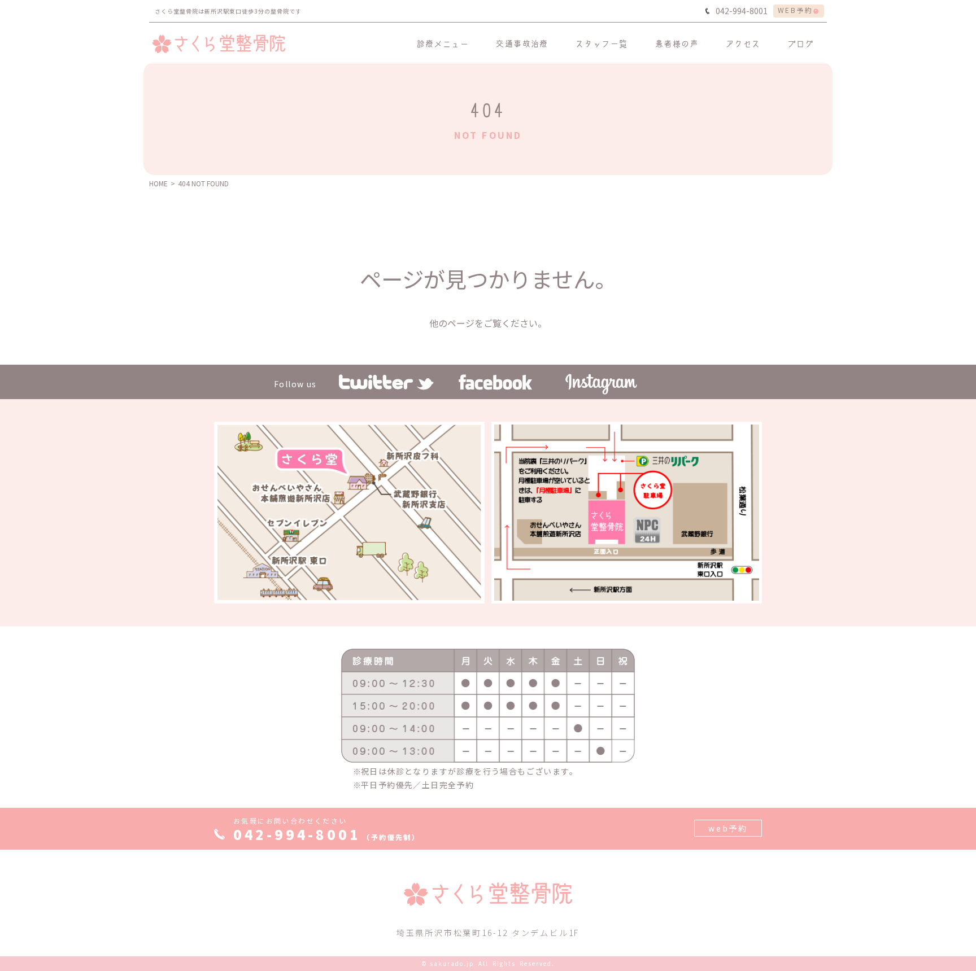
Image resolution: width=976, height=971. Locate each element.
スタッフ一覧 (602, 43)
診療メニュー (443, 43)
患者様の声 (677, 43)
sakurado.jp (452, 963)
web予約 (728, 828)
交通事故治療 (522, 43)
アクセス (743, 43)
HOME (158, 183)
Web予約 (795, 10)
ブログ (801, 43)
